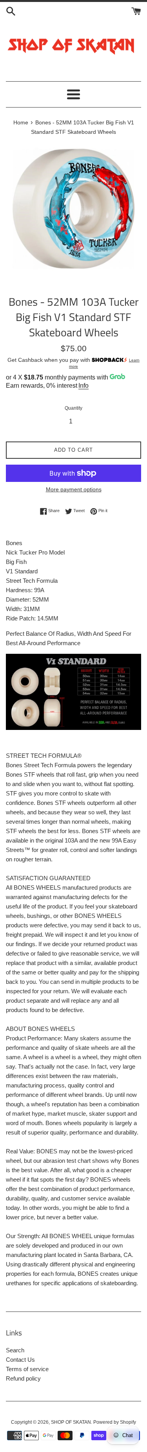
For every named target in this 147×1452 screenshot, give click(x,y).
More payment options (74, 489)
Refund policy (23, 1378)
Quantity (73, 408)
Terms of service (27, 1369)
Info (83, 385)
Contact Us (20, 1359)
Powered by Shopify (114, 1422)
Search (15, 1350)
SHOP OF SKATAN (71, 1422)
